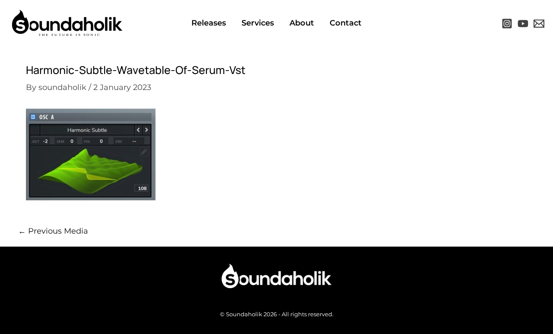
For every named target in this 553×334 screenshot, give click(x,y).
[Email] (539, 23)
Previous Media (53, 231)
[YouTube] (523, 23)
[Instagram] (507, 23)
